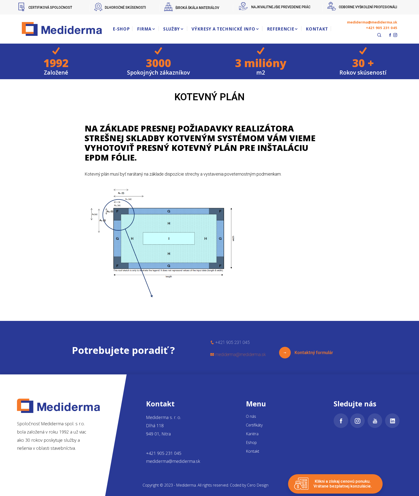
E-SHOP (121, 29)
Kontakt (252, 451)
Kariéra (252, 433)
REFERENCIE (280, 29)
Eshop (251, 442)
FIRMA (144, 29)
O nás (251, 416)
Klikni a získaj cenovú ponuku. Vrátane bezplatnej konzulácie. (343, 483)
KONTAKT (317, 29)
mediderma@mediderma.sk (372, 22)
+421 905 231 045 (381, 27)
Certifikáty (254, 425)
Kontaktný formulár (312, 352)
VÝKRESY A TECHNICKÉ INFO (223, 29)
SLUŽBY (171, 29)
